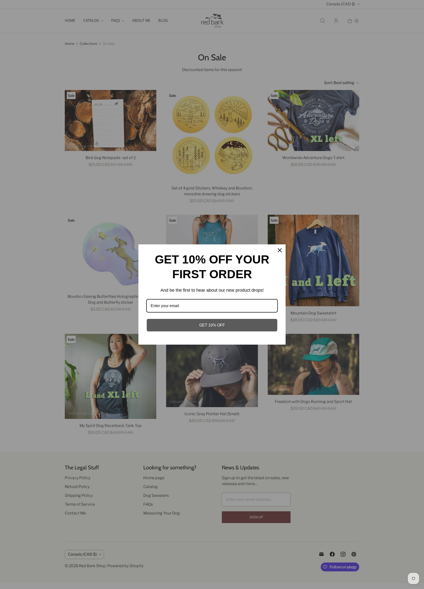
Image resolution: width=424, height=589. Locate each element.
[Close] (280, 250)
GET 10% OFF (212, 325)
